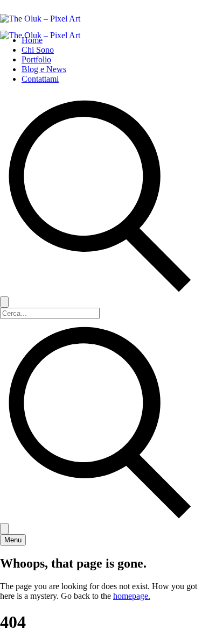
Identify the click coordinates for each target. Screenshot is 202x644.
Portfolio (36, 59)
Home (32, 40)
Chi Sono (38, 49)
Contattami (40, 78)
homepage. (131, 595)
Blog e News (44, 69)
